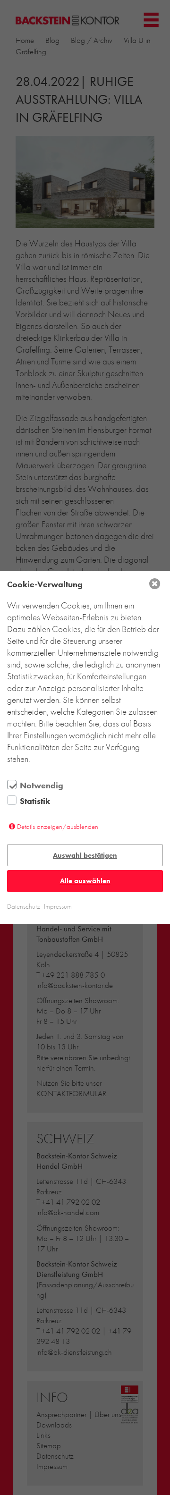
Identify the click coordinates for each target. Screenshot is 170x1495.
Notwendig (41, 785)
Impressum (58, 906)
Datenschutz (23, 906)
